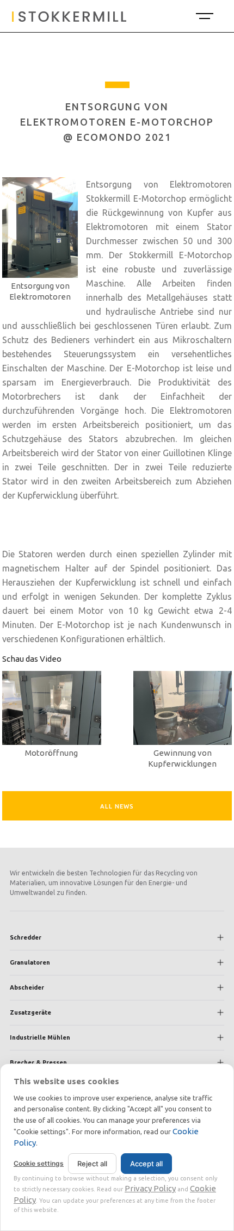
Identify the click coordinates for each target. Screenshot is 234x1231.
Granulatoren (30, 962)
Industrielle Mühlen (40, 1037)
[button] (203, 16)
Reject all (92, 1163)
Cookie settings (39, 1163)
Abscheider (27, 987)
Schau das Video (31, 658)
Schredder (25, 937)
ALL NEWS (117, 806)
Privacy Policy (150, 1188)
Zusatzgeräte (30, 1012)
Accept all (146, 1163)
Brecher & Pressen (38, 1062)
